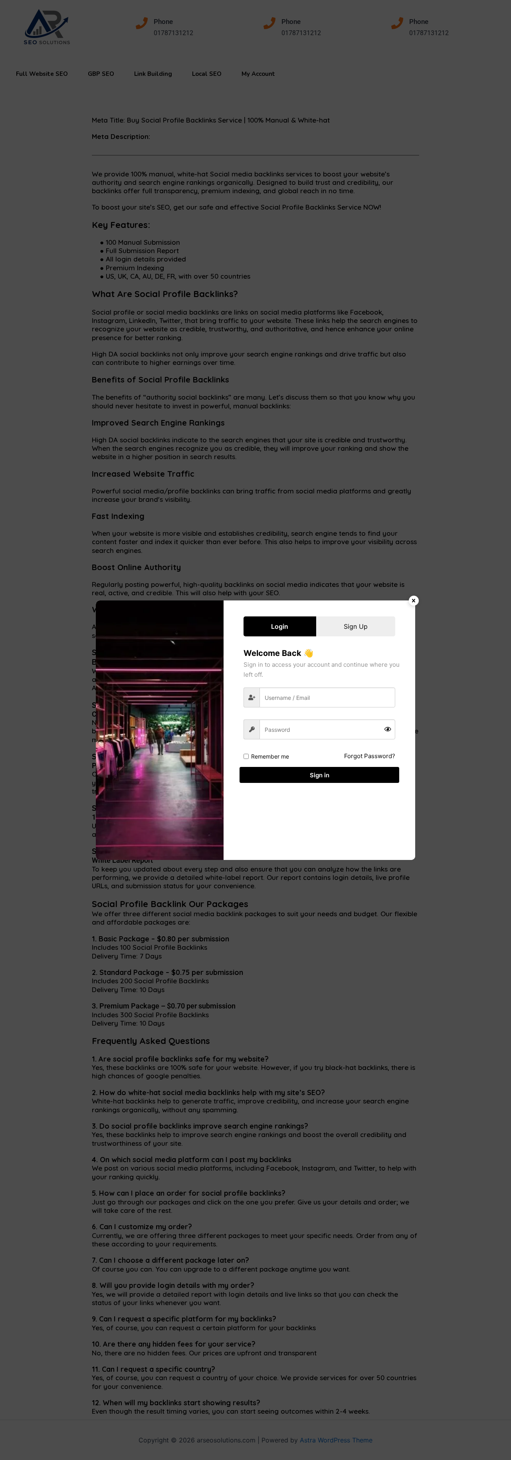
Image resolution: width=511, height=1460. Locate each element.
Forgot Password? (369, 756)
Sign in (319, 775)
